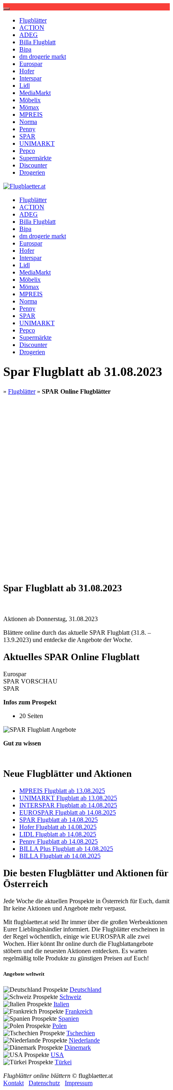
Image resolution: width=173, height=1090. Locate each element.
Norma (28, 121)
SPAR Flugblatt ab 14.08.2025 (58, 819)
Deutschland (85, 989)
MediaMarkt (35, 92)
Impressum (79, 1083)
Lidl (24, 85)
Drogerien (32, 172)
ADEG (28, 34)
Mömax (29, 107)
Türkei (63, 1062)
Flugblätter (33, 20)
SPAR (27, 136)
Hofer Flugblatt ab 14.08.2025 (58, 827)
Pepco (27, 150)
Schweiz (70, 996)
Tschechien (80, 1033)
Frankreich (79, 1011)
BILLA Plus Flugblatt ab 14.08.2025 (66, 848)
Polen (59, 1025)
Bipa (25, 49)
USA (57, 1054)
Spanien (68, 1018)
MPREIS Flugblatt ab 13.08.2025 (62, 790)
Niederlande (84, 1040)
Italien (61, 1004)
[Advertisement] (86, 488)
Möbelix (30, 100)
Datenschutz (44, 1083)
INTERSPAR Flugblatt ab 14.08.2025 (68, 805)
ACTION (31, 27)
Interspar (30, 78)
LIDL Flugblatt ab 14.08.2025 (57, 834)
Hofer (26, 71)
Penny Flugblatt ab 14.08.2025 (58, 841)
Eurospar (30, 63)
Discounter (33, 165)
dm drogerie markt (42, 56)
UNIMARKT (37, 143)
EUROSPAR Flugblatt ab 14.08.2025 (67, 812)
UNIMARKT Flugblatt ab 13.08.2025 (68, 798)
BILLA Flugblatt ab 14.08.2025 (60, 856)
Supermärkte (35, 158)
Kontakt (13, 1083)
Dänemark (77, 1047)
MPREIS (31, 114)
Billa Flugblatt (37, 42)
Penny (27, 129)
